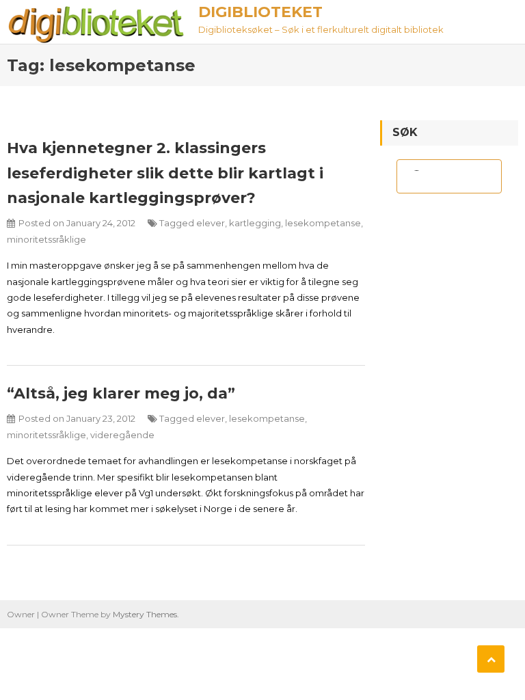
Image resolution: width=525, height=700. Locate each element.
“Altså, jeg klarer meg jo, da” (121, 393)
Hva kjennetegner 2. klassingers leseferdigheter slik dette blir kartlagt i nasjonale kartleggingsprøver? (165, 173)
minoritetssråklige (46, 239)
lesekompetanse (323, 222)
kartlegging (255, 222)
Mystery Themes (145, 614)
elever (210, 222)
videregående (122, 434)
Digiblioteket (260, 12)
